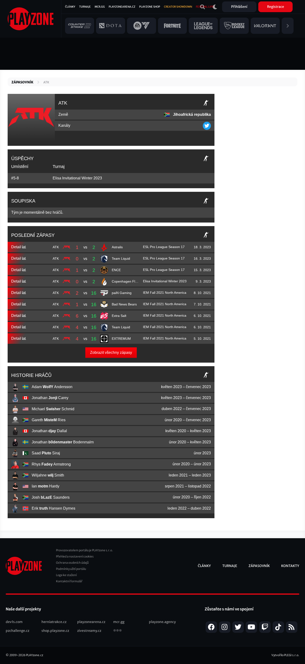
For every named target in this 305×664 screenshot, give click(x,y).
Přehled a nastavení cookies (75, 556)
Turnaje (85, 6)
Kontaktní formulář (69, 581)
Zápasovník (22, 82)
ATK (46, 82)
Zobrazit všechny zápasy (111, 352)
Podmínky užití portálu (71, 569)
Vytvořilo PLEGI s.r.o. (285, 655)
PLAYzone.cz (34, 655)
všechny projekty (117, 630)
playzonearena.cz (91, 622)
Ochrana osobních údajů (72, 562)
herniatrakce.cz (53, 622)
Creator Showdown (178, 6)
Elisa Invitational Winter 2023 (77, 178)
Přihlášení (239, 7)
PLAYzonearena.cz (122, 6)
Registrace (275, 7)
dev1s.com (14, 622)
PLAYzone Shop (149, 6)
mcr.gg (118, 622)
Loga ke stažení (66, 575)
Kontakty (290, 566)
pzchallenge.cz (17, 631)
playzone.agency (162, 622)
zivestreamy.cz (89, 631)
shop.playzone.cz (55, 631)
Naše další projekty (23, 609)
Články (70, 6)
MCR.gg (100, 6)
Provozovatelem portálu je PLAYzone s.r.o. (84, 550)
